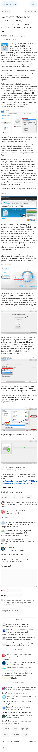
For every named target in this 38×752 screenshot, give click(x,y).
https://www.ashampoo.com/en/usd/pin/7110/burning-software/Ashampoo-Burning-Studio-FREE (19, 482)
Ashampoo (6, 497)
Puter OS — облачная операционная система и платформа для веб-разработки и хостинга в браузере (17, 632)
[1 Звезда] (1, 492)
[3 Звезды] (4, 492)
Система (6, 729)
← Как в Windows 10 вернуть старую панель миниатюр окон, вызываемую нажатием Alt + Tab (19, 504)
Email (3, 596)
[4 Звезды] (6, 492)
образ (29, 497)
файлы (15, 729)
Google (25, 735)
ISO (15, 497)
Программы (30, 11)
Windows (6, 11)
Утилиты (6, 735)
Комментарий (6, 566)
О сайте (32, 742)
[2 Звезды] (3, 492)
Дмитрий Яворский (19, 36)
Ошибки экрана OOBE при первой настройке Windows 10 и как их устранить (16, 657)
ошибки (16, 735)
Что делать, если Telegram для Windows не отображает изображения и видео (17, 674)
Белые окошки (9, 4)
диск (21, 497)
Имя (3, 590)
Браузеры (24, 729)
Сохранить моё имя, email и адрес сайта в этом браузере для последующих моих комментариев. (19, 602)
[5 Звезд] (7, 492)
